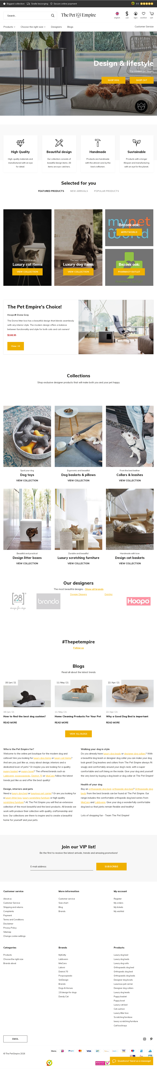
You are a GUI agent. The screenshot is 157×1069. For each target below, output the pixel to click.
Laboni (62, 967)
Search (52, 15)
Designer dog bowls (123, 980)
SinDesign (63, 980)
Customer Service (144, 26)
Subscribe (111, 866)
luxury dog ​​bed (19, 793)
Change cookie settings (14, 936)
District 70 (36, 775)
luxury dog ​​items (42, 758)
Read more (10, 722)
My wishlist (119, 911)
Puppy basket (120, 996)
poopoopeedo (22, 775)
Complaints (8, 911)
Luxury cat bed (120, 1005)
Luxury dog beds (121, 959)
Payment (7, 915)
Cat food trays (120, 1025)
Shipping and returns (13, 907)
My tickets (118, 907)
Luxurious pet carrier (123, 984)
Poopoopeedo (65, 975)
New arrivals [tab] (79, 191)
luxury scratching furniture (36, 797)
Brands (62, 911)
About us (7, 898)
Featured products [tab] (51, 191)
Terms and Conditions (13, 919)
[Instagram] (144, 1039)
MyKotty (62, 955)
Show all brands (94, 589)
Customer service (67, 898)
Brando (62, 984)
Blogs (70, 26)
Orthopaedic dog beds (124, 975)
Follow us (78, 647)
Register (118, 898)
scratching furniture (13, 802)
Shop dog (113, 80)
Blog (61, 907)
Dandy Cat (64, 996)
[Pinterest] (151, 1039)
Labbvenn (8, 775)
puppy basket (10, 771)
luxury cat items (62, 758)
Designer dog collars (123, 988)
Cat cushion (119, 1009)
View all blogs (78, 734)
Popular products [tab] (106, 191)
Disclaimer (8, 923)
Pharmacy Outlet (129, 271)
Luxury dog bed (121, 955)
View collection (27, 271)
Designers (56, 26)
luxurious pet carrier (41, 793)
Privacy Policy (10, 928)
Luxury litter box (121, 1013)
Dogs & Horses (66, 988)
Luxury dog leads (122, 992)
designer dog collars (135, 753)
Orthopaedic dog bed (124, 967)
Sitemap (7, 932)
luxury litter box (13, 797)
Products (8, 26)
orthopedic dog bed (122, 788)
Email (15, 1039)
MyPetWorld (129, 232)
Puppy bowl (119, 1000)
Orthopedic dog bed (123, 971)
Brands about (9, 963)
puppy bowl (27, 771)
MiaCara (50, 775)
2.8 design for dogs (68, 992)
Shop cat (141, 80)
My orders (118, 903)
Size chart (63, 903)
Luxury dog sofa (121, 963)
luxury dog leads (112, 753)
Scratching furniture (123, 1017)
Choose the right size (32, 26)
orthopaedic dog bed (100, 788)
